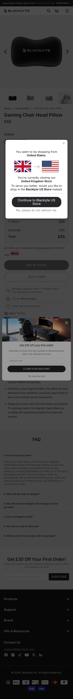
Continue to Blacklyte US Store (36, 202)
